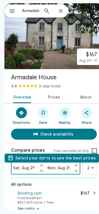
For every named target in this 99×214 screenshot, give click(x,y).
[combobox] (30, 10)
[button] (54, 197)
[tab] (21, 96)
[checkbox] (94, 151)
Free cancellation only (71, 151)
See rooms (29, 209)
